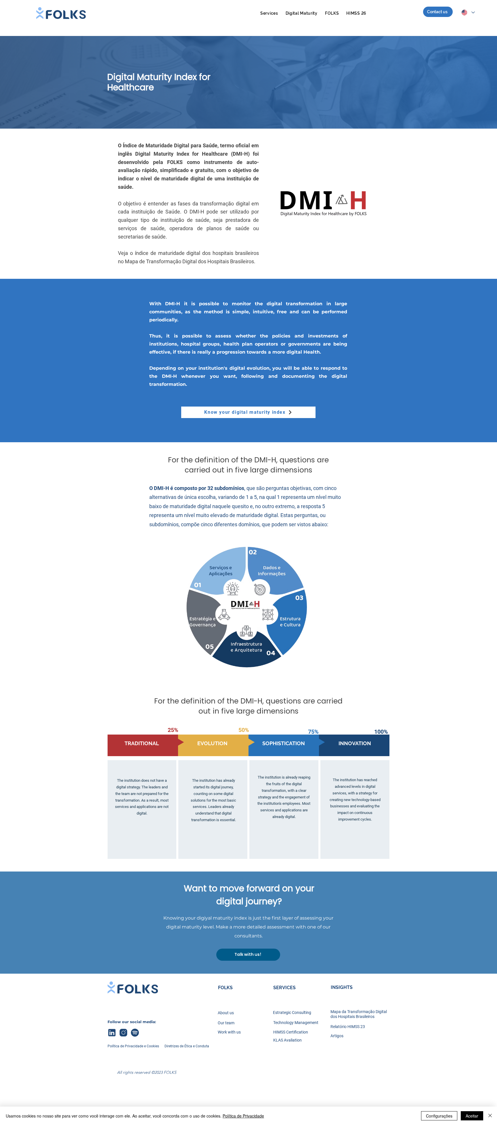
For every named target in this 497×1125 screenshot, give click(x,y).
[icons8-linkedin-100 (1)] (112, 1032)
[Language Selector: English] (467, 12)
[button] (269, 13)
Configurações (439, 1116)
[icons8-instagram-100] (123, 1032)
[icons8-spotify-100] (135, 1032)
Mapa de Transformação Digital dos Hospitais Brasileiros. (190, 261)
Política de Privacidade (243, 1116)
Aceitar (472, 1116)
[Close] (490, 1115)
